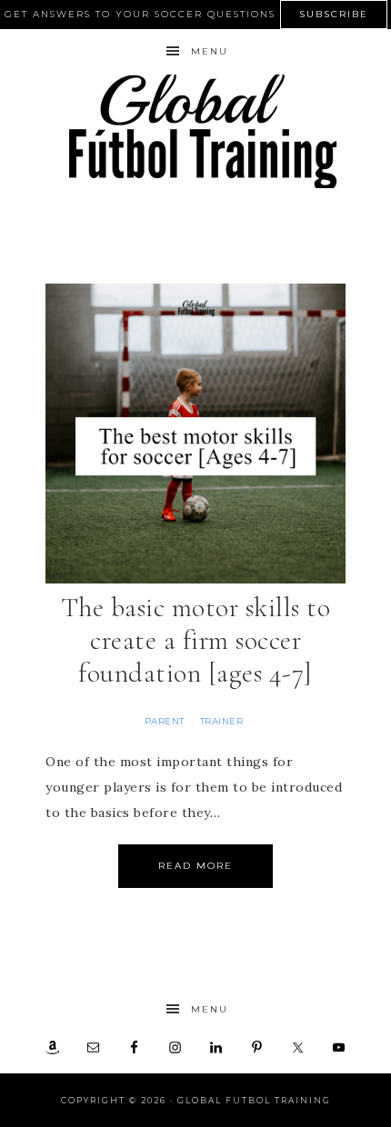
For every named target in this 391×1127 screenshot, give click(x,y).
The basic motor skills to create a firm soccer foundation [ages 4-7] (196, 640)
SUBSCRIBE (333, 14)
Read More (195, 866)
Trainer (222, 721)
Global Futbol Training (196, 131)
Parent (165, 721)
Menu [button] (209, 51)
